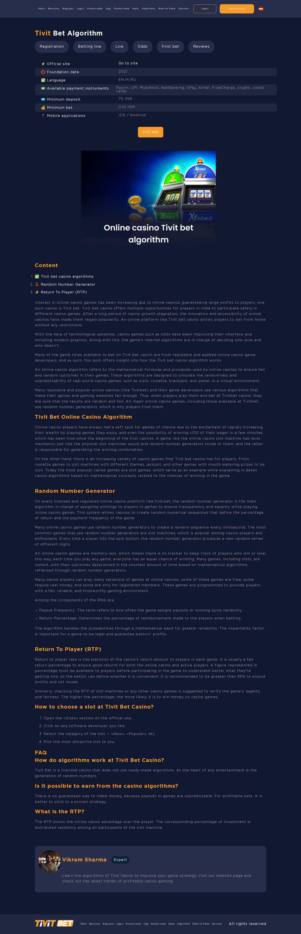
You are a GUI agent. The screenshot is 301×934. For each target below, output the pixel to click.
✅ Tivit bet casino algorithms (64, 276)
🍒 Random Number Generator (65, 284)
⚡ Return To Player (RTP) (61, 292)
